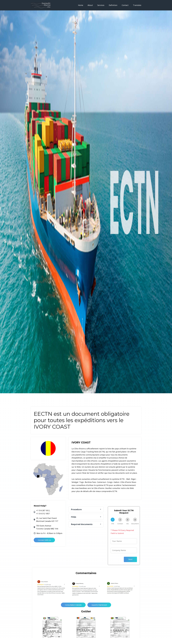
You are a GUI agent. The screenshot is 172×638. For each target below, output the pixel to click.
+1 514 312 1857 (43, 513)
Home (80, 5)
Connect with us (44, 540)
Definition (113, 5)
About (90, 5)
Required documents (81, 524)
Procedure (76, 509)
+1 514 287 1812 (43, 510)
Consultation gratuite (73, 605)
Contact (125, 5)
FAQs (73, 516)
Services (100, 5)
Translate (137, 5)
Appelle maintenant (99, 605)
